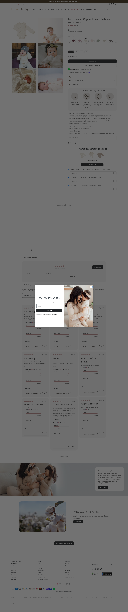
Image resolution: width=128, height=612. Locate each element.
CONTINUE (49, 310)
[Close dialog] (91, 287)
